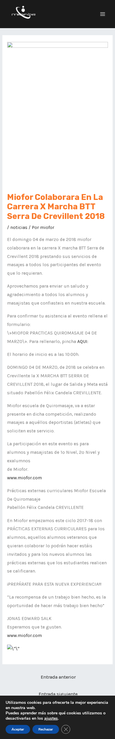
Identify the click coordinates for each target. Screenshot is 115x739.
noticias (18, 227)
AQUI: (82, 341)
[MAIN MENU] (102, 14)
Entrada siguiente (58, 694)
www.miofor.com (24, 477)
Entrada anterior (58, 677)
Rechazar (45, 729)
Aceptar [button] (18, 729)
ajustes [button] (51, 718)
